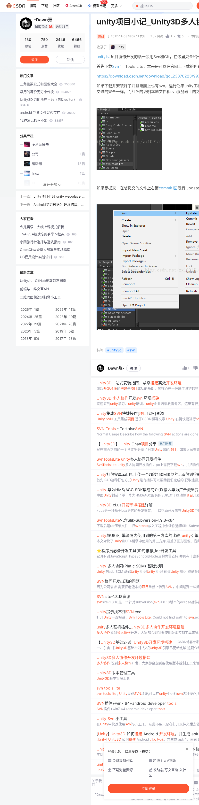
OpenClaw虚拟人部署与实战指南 (45, 250)
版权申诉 (137, 799)
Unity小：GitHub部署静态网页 (43, 281)
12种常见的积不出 (41, 120)
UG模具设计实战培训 (42, 257)
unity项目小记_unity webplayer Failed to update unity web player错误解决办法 (59, 196)
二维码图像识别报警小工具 (40, 297)
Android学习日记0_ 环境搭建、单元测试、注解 (58, 204)
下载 (44, 6)
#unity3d (114, 350)
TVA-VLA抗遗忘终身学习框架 (48, 234)
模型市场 (99, 6)
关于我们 (97, 783)
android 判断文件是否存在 (48, 112)
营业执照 (169, 799)
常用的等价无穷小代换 (45, 92)
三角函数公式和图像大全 (47, 84)
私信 (70, 60)
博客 (33, 6)
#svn (131, 350)
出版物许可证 (153, 799)
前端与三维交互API (34, 289)
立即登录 (148, 788)
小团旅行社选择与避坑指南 (46, 242)
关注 (133, 368)
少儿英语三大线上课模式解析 (42, 227)
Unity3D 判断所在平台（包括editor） (49, 102)
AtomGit (75, 6)
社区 (56, 6)
